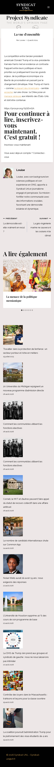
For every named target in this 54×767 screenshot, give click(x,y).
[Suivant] (46, 284)
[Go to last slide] (7, 284)
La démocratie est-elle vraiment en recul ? (14, 225)
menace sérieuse (12, 96)
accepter (8, 92)
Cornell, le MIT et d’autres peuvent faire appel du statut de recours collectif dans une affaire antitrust (26, 503)
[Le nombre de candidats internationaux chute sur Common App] (27, 526)
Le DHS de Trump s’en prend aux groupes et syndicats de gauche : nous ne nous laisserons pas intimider (26, 657)
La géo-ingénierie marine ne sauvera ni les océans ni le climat (41, 227)
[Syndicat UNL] (27, 7)
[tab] (21, 310)
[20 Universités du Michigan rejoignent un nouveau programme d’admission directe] (27, 372)
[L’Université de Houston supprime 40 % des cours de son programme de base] (27, 601)
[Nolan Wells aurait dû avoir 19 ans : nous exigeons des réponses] (27, 564)
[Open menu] (48, 7)
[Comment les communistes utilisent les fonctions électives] (27, 410)
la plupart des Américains (26, 88)
